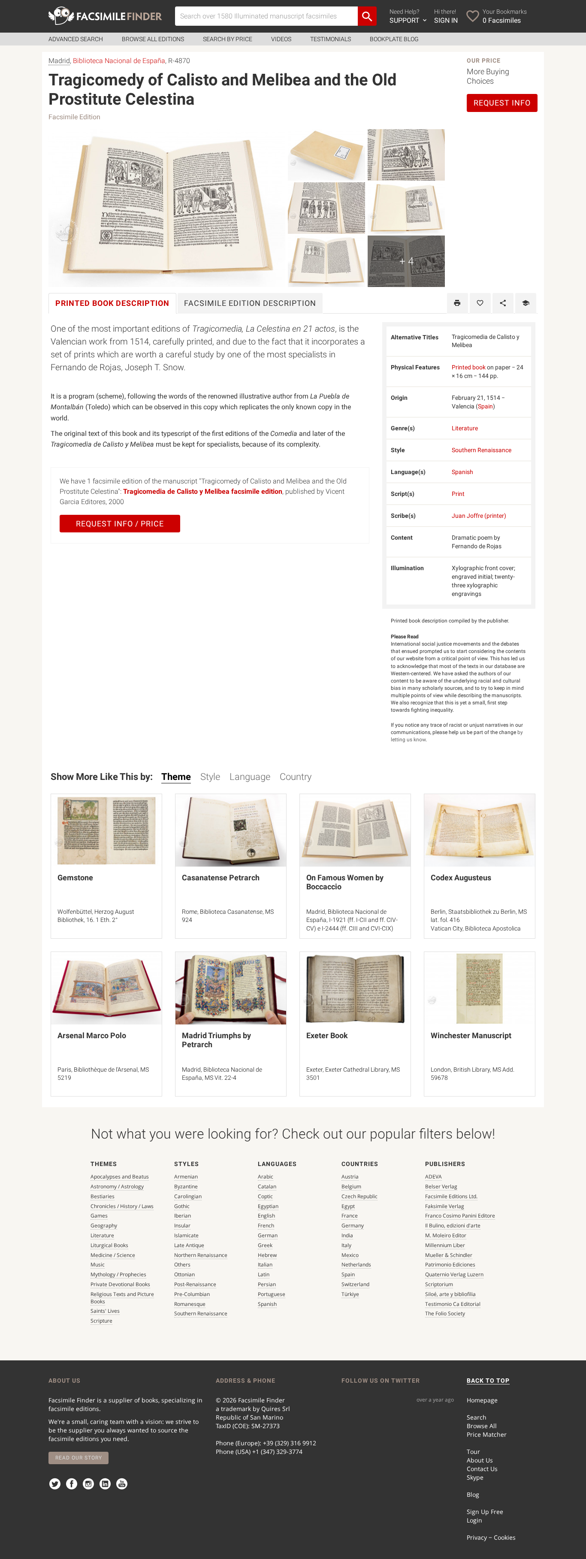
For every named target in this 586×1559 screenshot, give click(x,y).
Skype (475, 1477)
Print (458, 493)
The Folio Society (445, 1313)
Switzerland (355, 1284)
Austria (350, 1176)
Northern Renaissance (200, 1255)
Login (474, 1520)
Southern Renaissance (481, 450)
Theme (176, 776)
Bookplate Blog (394, 39)
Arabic (265, 1176)
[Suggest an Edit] (526, 303)
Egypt (348, 1206)
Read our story (78, 1458)
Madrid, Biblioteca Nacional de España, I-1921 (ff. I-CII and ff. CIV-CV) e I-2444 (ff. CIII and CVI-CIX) (352, 920)
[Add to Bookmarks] (480, 303)
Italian (265, 1264)
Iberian (182, 1215)
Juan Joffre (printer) (479, 515)
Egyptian (268, 1206)
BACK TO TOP (488, 1380)
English (266, 1215)
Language (250, 776)
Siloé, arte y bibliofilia (450, 1294)
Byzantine (186, 1186)
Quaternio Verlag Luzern (454, 1274)
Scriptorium (439, 1284)
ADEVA (433, 1176)
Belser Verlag (441, 1186)
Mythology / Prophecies (118, 1274)
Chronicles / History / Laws (122, 1206)
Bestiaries (103, 1196)
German (268, 1235)
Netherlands (356, 1264)
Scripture (101, 1320)
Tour (473, 1451)
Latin (263, 1274)
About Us (480, 1460)
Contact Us (482, 1469)
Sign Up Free (485, 1512)
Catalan (267, 1186)
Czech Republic (359, 1196)
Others (182, 1264)
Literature (465, 428)
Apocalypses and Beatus (120, 1176)
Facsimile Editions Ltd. (451, 1196)
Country (295, 776)
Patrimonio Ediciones (450, 1264)
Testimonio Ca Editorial (452, 1304)
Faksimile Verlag (444, 1206)
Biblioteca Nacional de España (119, 61)
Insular (182, 1225)
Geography (104, 1225)
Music (98, 1264)
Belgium (351, 1186)
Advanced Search (75, 39)
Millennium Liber (445, 1245)
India (347, 1235)
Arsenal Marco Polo (91, 1035)
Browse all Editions (153, 39)
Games (99, 1215)
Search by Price (227, 39)
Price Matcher (487, 1434)
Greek (265, 1245)
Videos (281, 39)
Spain (485, 406)
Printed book (469, 367)
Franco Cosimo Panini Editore (460, 1215)
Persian (267, 1284)
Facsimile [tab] (250, 303)
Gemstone (75, 877)
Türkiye (350, 1294)
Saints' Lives (105, 1310)
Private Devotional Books (120, 1284)
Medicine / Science (113, 1255)
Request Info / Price (120, 523)
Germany (352, 1225)
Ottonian (184, 1274)
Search (476, 1417)
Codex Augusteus (461, 877)
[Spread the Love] (503, 303)
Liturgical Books (109, 1245)
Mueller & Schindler (448, 1255)
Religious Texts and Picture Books (122, 1297)
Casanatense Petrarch (221, 877)
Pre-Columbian (192, 1294)
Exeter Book (327, 1035)
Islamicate (186, 1235)
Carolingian (188, 1196)
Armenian (186, 1176)
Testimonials (330, 39)
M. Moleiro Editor (445, 1235)
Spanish (462, 471)
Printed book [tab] (112, 303)
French (266, 1225)
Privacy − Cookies (491, 1537)
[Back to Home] (105, 15)
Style (210, 776)
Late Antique (189, 1245)
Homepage (482, 1400)
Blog (473, 1494)
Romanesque (189, 1304)
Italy (346, 1245)
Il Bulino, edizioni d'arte (452, 1225)
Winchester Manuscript (471, 1035)
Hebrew (267, 1255)
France (349, 1215)
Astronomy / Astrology (117, 1186)
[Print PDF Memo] (457, 303)
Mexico (350, 1255)
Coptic (265, 1196)
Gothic (182, 1206)
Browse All (482, 1426)
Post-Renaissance (195, 1284)
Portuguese (271, 1294)
